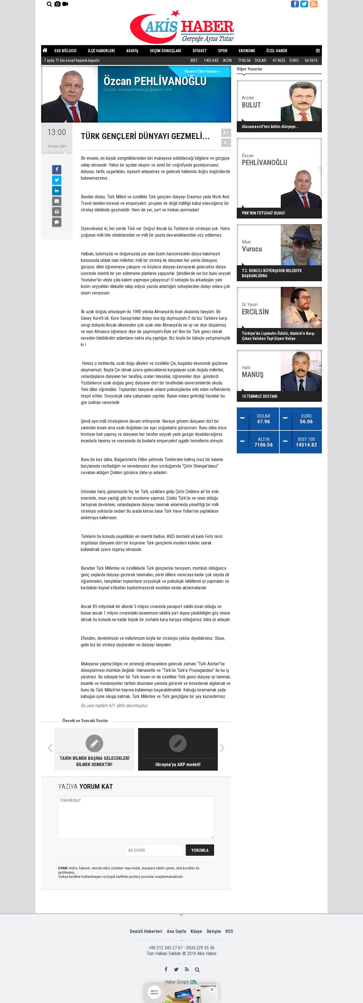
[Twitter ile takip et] (304, 4)
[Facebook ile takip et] (295, 4)
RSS (229, 931)
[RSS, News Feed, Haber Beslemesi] (314, 4)
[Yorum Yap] (56, 222)
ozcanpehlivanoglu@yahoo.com (145, 89)
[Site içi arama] (49, 4)
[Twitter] (56, 180)
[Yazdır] (56, 211)
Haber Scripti (177, 982)
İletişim (214, 931)
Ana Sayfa (176, 931)
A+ (226, 132)
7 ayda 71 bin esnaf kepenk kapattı (72, 60)
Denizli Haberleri (146, 931)
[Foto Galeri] (57, 4)
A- (226, 142)
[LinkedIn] (56, 190)
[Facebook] (56, 169)
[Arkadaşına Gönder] (56, 201)
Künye (196, 931)
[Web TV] (65, 4)
